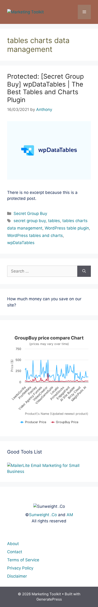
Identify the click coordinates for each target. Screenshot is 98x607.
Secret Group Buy (30, 213)
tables (54, 220)
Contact (14, 551)
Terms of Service (23, 560)
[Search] (84, 271)
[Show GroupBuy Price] (64, 424)
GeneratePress (49, 599)
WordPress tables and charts (35, 235)
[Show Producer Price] (33, 424)
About (13, 543)
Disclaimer (17, 576)
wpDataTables (20, 242)
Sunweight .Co (43, 514)
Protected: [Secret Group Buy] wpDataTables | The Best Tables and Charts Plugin (45, 88)
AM (70, 514)
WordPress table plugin (67, 228)
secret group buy (30, 220)
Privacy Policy (20, 568)
